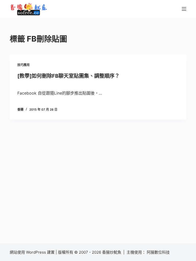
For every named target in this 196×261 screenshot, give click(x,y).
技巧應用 (23, 65)
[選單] (184, 9)
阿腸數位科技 (159, 252)
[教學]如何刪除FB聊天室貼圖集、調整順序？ (68, 76)
